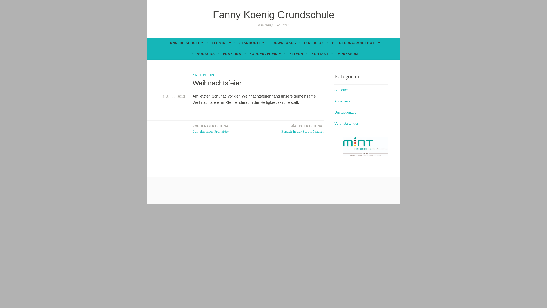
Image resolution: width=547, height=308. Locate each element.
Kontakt (319, 54)
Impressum (347, 54)
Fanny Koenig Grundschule (273, 14)
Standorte (250, 43)
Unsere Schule (185, 43)
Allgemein (342, 101)
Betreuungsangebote (354, 43)
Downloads (284, 43)
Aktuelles (203, 75)
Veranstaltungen (346, 123)
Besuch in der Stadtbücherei (302, 129)
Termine (220, 43)
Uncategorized (345, 112)
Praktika (232, 54)
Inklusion (314, 43)
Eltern (296, 54)
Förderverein (264, 54)
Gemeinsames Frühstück (211, 129)
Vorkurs (206, 54)
